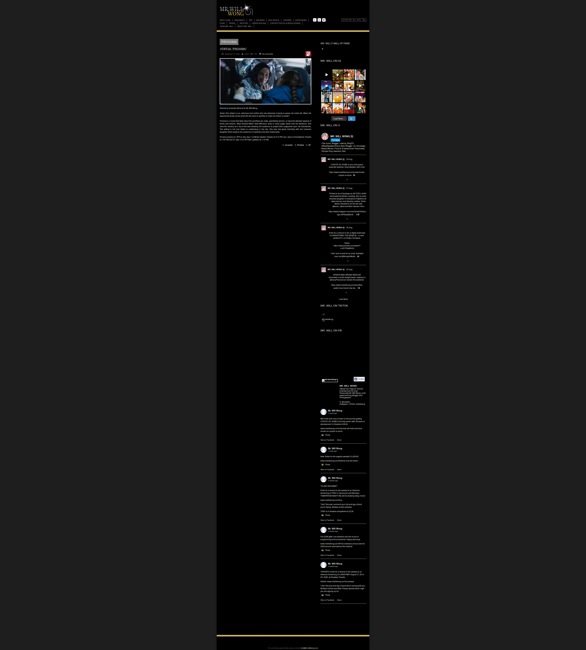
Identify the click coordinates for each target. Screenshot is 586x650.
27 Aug (349, 188)
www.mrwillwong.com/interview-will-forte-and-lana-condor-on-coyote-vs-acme (341, 429)
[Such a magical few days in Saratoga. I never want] (360, 74)
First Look (225, 20)
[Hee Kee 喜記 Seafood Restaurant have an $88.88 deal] (349, 74)
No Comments (267, 54)
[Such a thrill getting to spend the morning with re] (338, 74)
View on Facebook (327, 440)
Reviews (260, 20)
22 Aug (349, 269)
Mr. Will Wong (335, 410)
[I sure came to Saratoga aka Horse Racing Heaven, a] (326, 86)
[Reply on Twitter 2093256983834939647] (330, 179)
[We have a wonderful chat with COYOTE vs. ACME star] (349, 108)
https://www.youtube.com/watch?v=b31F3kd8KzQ (347, 246)
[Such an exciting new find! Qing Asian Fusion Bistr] (360, 108)
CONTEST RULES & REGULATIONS (285, 23)
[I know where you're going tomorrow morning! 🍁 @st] (338, 86)
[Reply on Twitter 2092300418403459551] (330, 261)
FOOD (222, 23)
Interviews (301, 20)
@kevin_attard (339, 206)
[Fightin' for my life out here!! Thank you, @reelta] (326, 97)
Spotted (244, 23)
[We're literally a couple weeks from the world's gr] (360, 86)
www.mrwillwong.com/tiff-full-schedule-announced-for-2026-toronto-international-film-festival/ (342, 545)
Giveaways (239, 20)
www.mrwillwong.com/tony (331, 500)
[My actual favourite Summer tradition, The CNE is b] (360, 97)
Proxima (300, 145)
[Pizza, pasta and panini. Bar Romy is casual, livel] (338, 108)
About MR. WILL (244, 26)
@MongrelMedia (348, 256)
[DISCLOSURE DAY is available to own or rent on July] (326, 74)
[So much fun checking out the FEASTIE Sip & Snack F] (349, 97)
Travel (232, 23)
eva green (289, 145)
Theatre (287, 20)
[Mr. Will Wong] (330, 380)
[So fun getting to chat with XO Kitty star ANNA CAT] (326, 108)
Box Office (273, 20)
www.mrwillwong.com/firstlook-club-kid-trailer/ (339, 460)
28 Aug (349, 159)
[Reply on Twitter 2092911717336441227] (330, 219)
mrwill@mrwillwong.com (309, 648)
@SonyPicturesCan (338, 279)
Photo (327, 435)
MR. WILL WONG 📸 (336, 159)
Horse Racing (259, 23)
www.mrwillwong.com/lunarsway (340, 581)
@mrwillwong (327, 319)
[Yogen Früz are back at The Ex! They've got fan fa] (349, 86)
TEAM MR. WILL (226, 26)
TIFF (250, 20)
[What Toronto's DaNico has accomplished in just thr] (338, 97)
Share (339, 440)
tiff (309, 145)
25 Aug (349, 227)
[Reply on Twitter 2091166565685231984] (330, 292)
